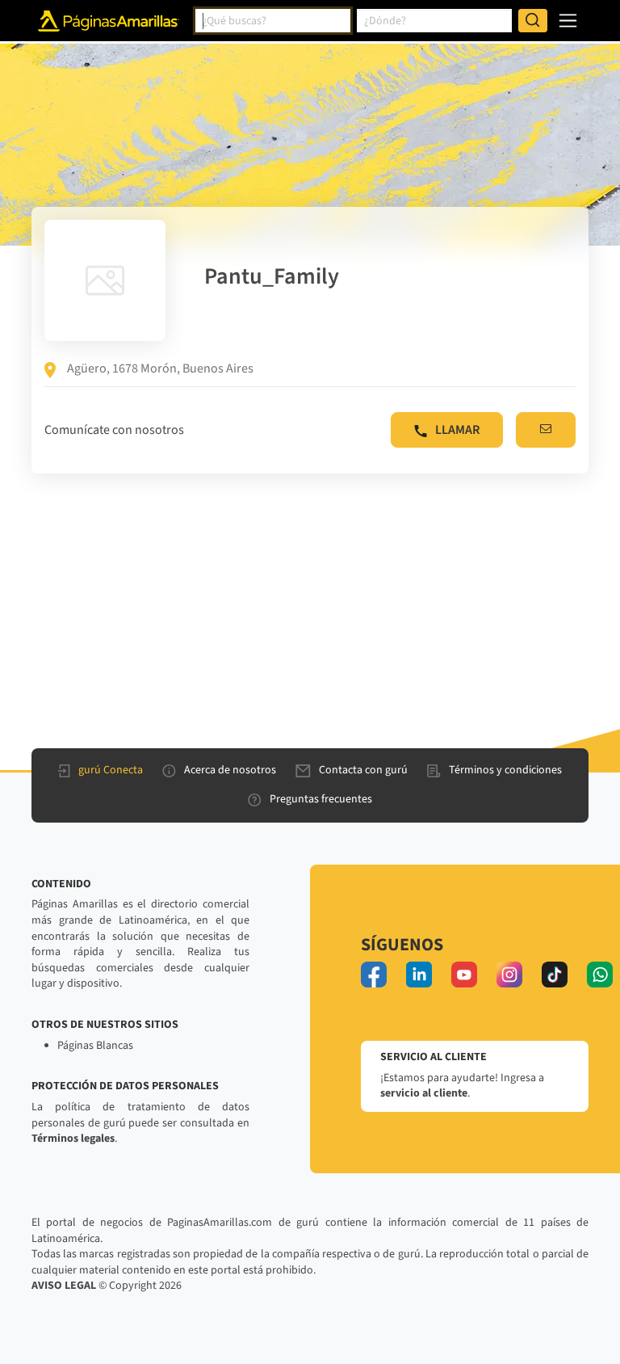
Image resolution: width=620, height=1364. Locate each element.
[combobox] (272, 21)
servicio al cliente (423, 1093)
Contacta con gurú (363, 770)
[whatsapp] (600, 974)
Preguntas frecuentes (321, 799)
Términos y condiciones (505, 770)
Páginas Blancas (95, 1046)
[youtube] (464, 974)
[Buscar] (532, 21)
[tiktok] (555, 974)
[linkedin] (419, 974)
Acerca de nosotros (230, 770)
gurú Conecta (110, 770)
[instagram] (509, 974)
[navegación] (568, 20)
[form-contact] (546, 430)
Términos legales (73, 1138)
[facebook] (374, 974)
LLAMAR (457, 430)
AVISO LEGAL (63, 1286)
